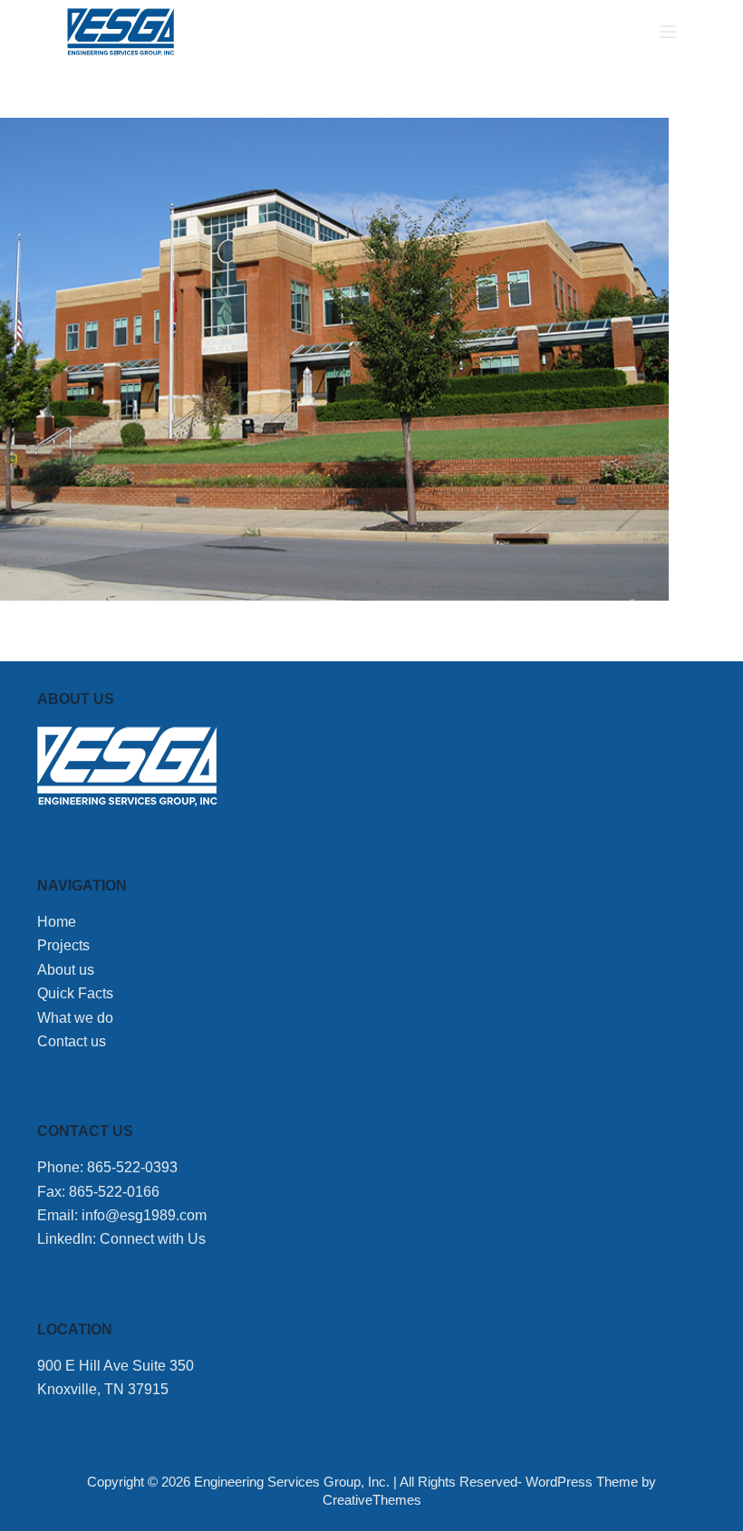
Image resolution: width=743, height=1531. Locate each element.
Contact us (71, 1041)
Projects (63, 945)
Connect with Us (153, 1239)
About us (65, 969)
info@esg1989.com (144, 1215)
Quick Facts (75, 993)
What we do (75, 1017)
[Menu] (668, 32)
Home (56, 921)
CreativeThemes (372, 1499)
